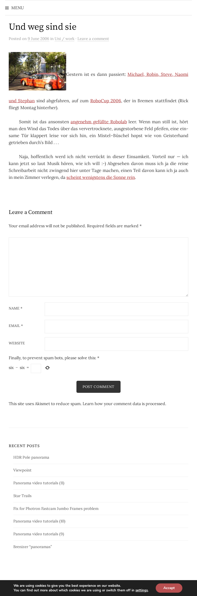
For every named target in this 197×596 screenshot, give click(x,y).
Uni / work (64, 38)
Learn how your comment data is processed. (124, 403)
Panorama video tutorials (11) (38, 482)
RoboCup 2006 (105, 101)
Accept (169, 587)
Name (15, 308)
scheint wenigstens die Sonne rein (100, 177)
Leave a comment (93, 38)
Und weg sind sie (42, 27)
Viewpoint (22, 470)
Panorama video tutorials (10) (39, 521)
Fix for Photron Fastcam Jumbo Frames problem (55, 508)
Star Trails (22, 495)
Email (16, 326)
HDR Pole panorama (31, 457)
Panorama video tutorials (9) (38, 533)
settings (141, 590)
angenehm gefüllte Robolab (99, 122)
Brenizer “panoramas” (32, 546)
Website (17, 343)
